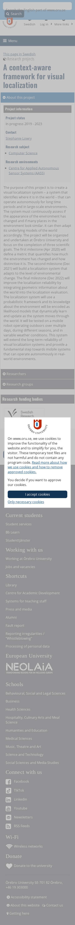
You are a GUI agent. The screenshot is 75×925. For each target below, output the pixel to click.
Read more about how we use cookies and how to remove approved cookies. (37, 467)
